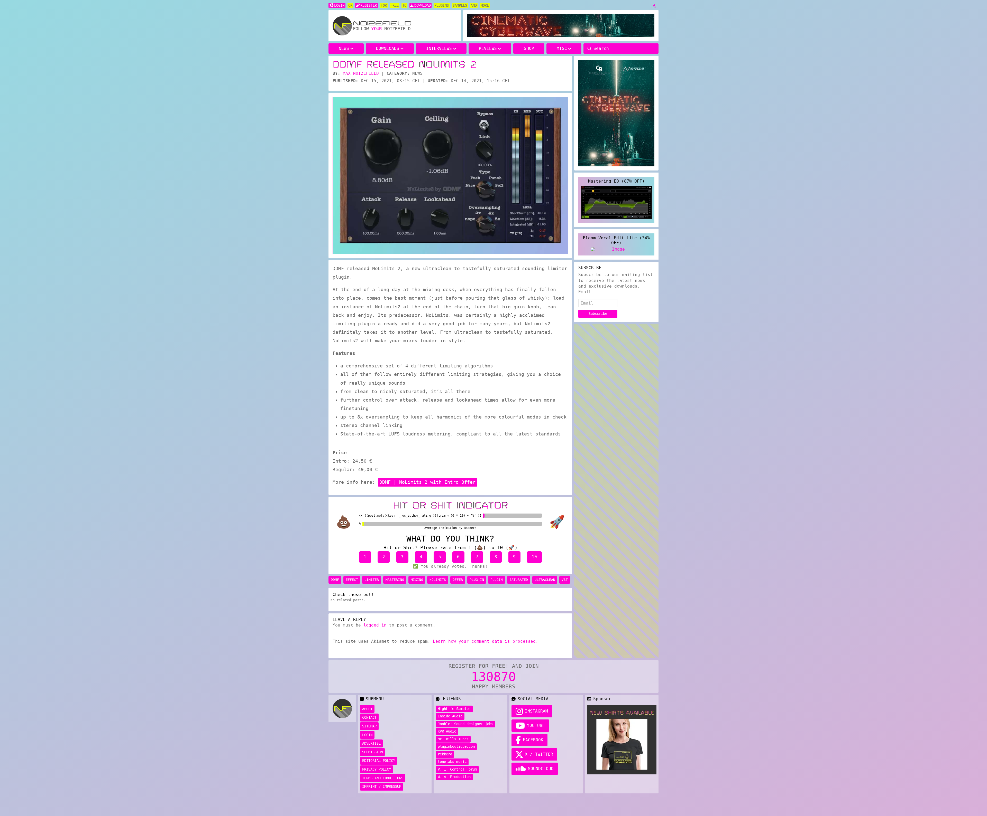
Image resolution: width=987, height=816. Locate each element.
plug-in (477, 580)
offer (458, 580)
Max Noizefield (361, 73)
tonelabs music (452, 762)
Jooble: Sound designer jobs (465, 724)
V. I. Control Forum (457, 769)
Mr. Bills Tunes (453, 739)
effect (352, 580)
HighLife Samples (454, 709)
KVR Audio (447, 731)
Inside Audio (450, 716)
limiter (371, 580)
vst (565, 580)
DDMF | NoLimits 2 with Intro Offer (427, 482)
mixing (417, 580)
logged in (375, 625)
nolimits (437, 580)
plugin (496, 580)
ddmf (335, 580)
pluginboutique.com (456, 746)
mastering (395, 580)
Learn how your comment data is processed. (485, 641)
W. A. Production (454, 777)
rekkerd (445, 754)
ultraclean (545, 580)
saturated (518, 580)
